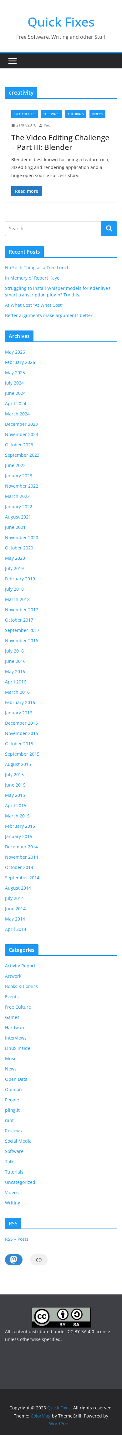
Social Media (18, 1141)
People (12, 1100)
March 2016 (17, 692)
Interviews (16, 1038)
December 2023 (21, 424)
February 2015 (20, 826)
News (11, 1069)
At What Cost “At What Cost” (34, 305)
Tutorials (76, 114)
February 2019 (20, 579)
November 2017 (21, 610)
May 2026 (15, 352)
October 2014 (19, 867)
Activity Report (20, 966)
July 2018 (14, 589)
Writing (12, 1203)
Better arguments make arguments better (49, 315)
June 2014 (15, 908)
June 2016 (15, 661)
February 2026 (20, 362)
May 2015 (15, 795)
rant (9, 1120)
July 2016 (14, 651)
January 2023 (18, 476)
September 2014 (22, 878)
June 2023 (15, 465)
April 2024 (15, 403)
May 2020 (15, 558)
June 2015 (15, 785)
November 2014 (21, 857)
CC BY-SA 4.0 (81, 1331)
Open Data (16, 1079)
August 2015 (18, 764)
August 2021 (18, 517)
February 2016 (20, 702)
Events (12, 997)
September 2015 (22, 754)
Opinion (13, 1089)
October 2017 (19, 620)
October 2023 (19, 445)
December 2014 (21, 847)
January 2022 (18, 506)
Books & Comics (21, 986)
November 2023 (21, 434)
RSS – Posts (16, 1239)
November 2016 (21, 640)
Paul (47, 125)
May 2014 (15, 919)
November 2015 (21, 733)
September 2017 (22, 630)
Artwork (13, 976)
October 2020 (19, 548)
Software (51, 114)
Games (12, 1017)
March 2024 (17, 414)
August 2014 (18, 888)
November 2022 (21, 486)
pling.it (12, 1110)
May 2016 (15, 671)
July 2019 (14, 568)
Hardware (15, 1027)
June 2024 (15, 393)
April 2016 (15, 682)
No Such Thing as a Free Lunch (37, 268)
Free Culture (24, 114)
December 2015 (21, 723)
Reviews (13, 1131)
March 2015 (17, 816)
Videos (97, 114)
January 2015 (18, 836)
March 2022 (17, 496)
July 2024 (14, 383)
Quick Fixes (61, 21)
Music (11, 1058)
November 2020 (21, 537)
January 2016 (18, 713)
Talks (10, 1161)
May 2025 (15, 372)
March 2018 (17, 599)
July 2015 (14, 774)
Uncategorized (20, 1182)
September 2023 (22, 455)
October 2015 (19, 744)
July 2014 (14, 898)
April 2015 (15, 805)
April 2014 (15, 929)
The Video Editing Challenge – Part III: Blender (60, 142)
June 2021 (15, 527)
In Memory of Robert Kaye (32, 278)
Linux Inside (17, 1048)
